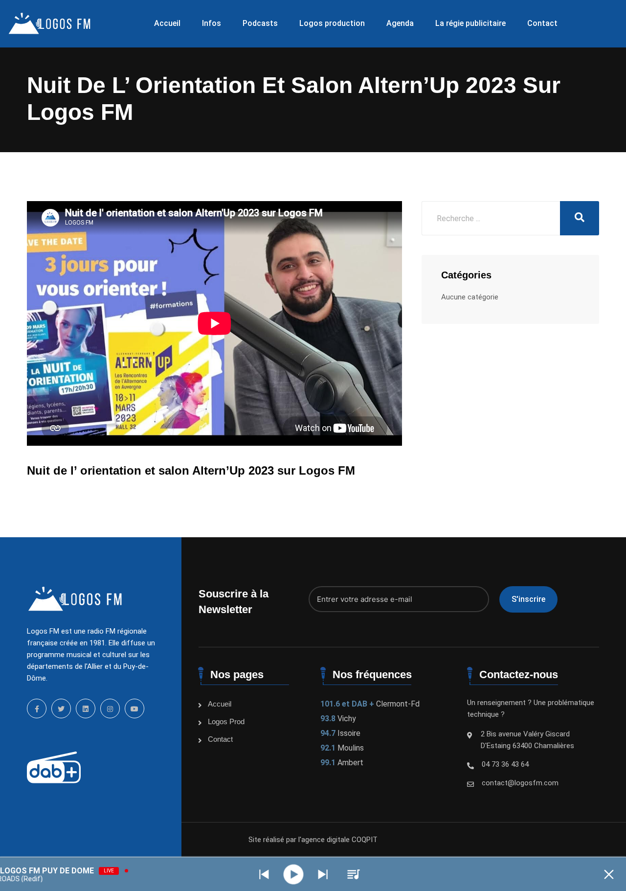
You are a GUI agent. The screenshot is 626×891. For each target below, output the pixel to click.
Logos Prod (226, 721)
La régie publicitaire (470, 23)
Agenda (400, 23)
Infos (211, 23)
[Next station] (264, 874)
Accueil (167, 23)
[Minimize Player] (609, 874)
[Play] (293, 874)
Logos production (332, 23)
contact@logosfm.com (520, 782)
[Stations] (353, 874)
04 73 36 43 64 (505, 764)
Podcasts (260, 23)
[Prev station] (322, 874)
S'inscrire (528, 599)
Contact (542, 23)
